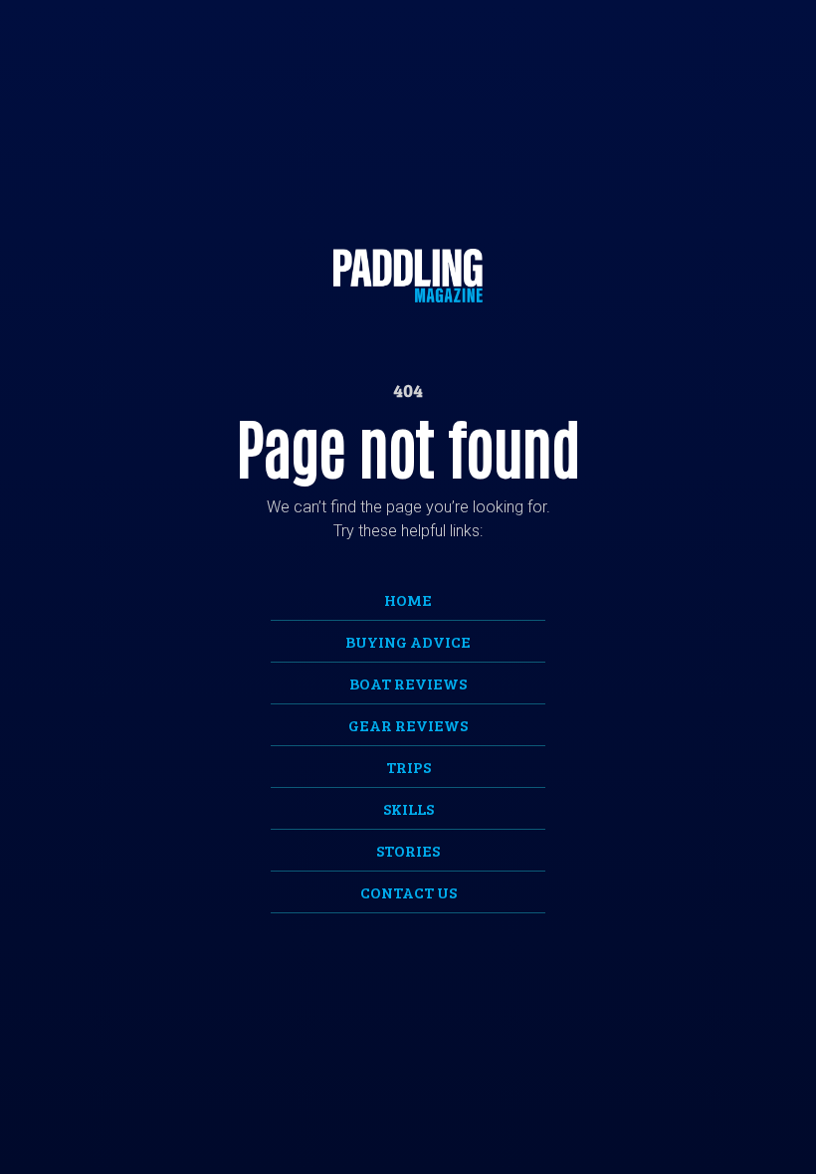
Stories (408, 850)
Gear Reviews (408, 724)
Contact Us (408, 891)
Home (408, 599)
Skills (408, 808)
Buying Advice (408, 641)
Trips (408, 766)
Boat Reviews (408, 683)
